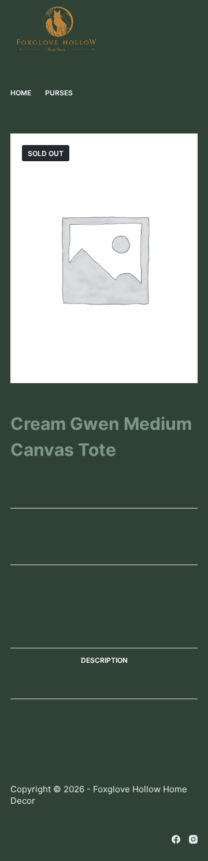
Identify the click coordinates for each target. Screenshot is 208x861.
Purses (76, 606)
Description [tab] (104, 660)
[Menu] (192, 29)
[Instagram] (193, 839)
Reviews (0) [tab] (104, 685)
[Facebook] (176, 839)
